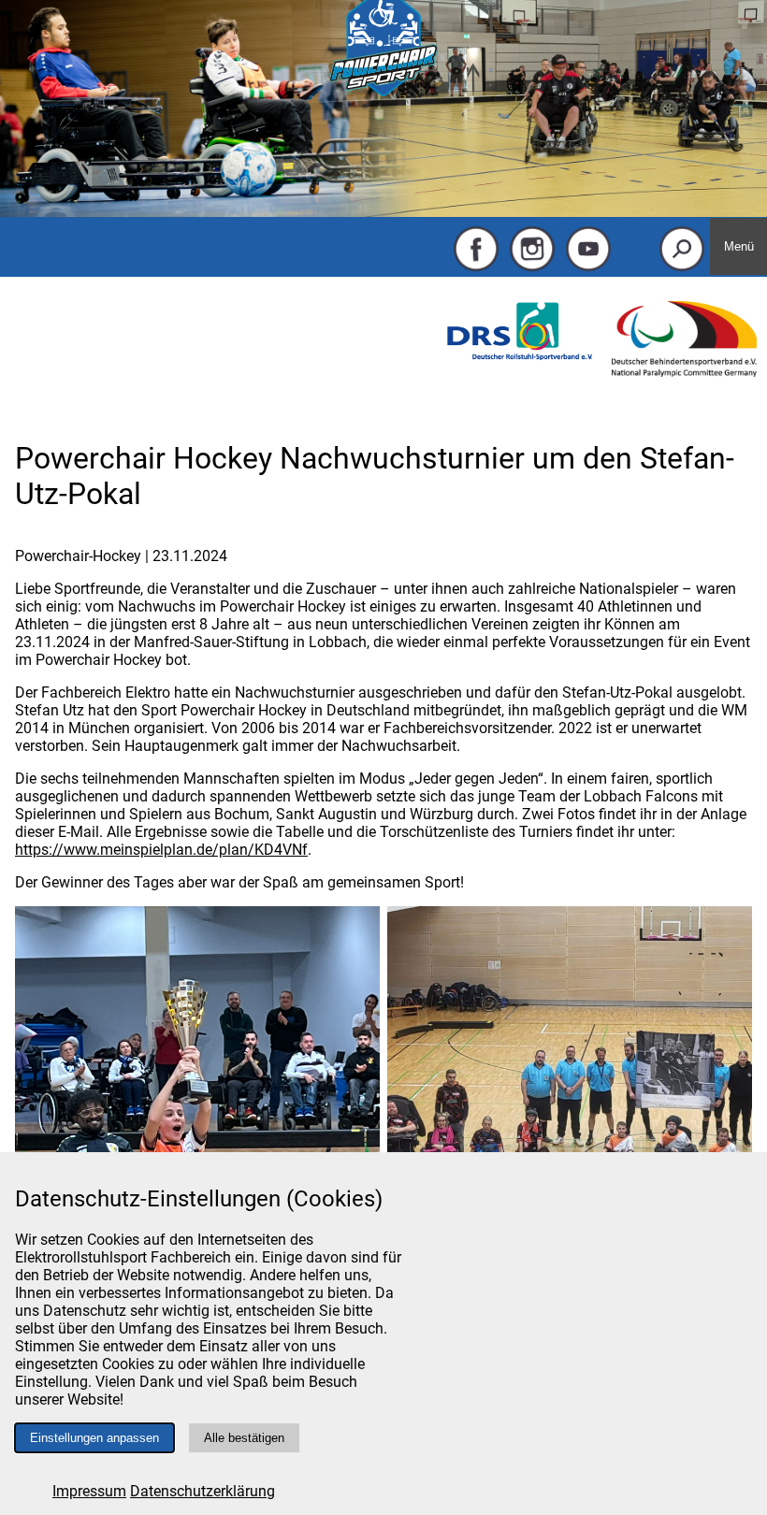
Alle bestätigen (244, 1438)
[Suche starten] (681, 267)
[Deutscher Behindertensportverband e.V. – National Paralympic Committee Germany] (684, 372)
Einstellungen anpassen (94, 1438)
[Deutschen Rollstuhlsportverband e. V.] (519, 355)
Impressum (89, 1491)
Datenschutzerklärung (202, 1491)
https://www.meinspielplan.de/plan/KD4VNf (161, 849)
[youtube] (588, 267)
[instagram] (532, 267)
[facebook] (476, 267)
